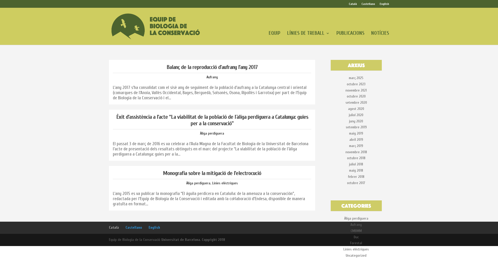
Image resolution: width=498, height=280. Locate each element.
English (384, 4)
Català (353, 4)
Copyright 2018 (213, 239)
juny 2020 (356, 121)
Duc (356, 237)
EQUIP (274, 33)
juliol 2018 (356, 164)
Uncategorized (356, 255)
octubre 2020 (356, 96)
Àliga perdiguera (212, 133)
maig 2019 (356, 133)
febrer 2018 (356, 176)
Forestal (356, 243)
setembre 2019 (356, 127)
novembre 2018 (356, 152)
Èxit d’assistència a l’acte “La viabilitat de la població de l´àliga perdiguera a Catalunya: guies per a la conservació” (212, 120)
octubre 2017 (356, 183)
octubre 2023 (356, 84)
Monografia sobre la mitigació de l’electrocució (212, 173)
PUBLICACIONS (350, 33)
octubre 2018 (356, 158)
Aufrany (212, 77)
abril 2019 (356, 139)
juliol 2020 (356, 115)
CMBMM (356, 231)
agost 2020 (356, 109)
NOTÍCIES (380, 33)
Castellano (368, 4)
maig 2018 (356, 170)
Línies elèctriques (225, 183)
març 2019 (356, 146)
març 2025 (356, 78)
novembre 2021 (356, 90)
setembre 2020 (356, 102)
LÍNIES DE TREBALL (305, 33)
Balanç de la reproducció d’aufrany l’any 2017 (212, 67)
